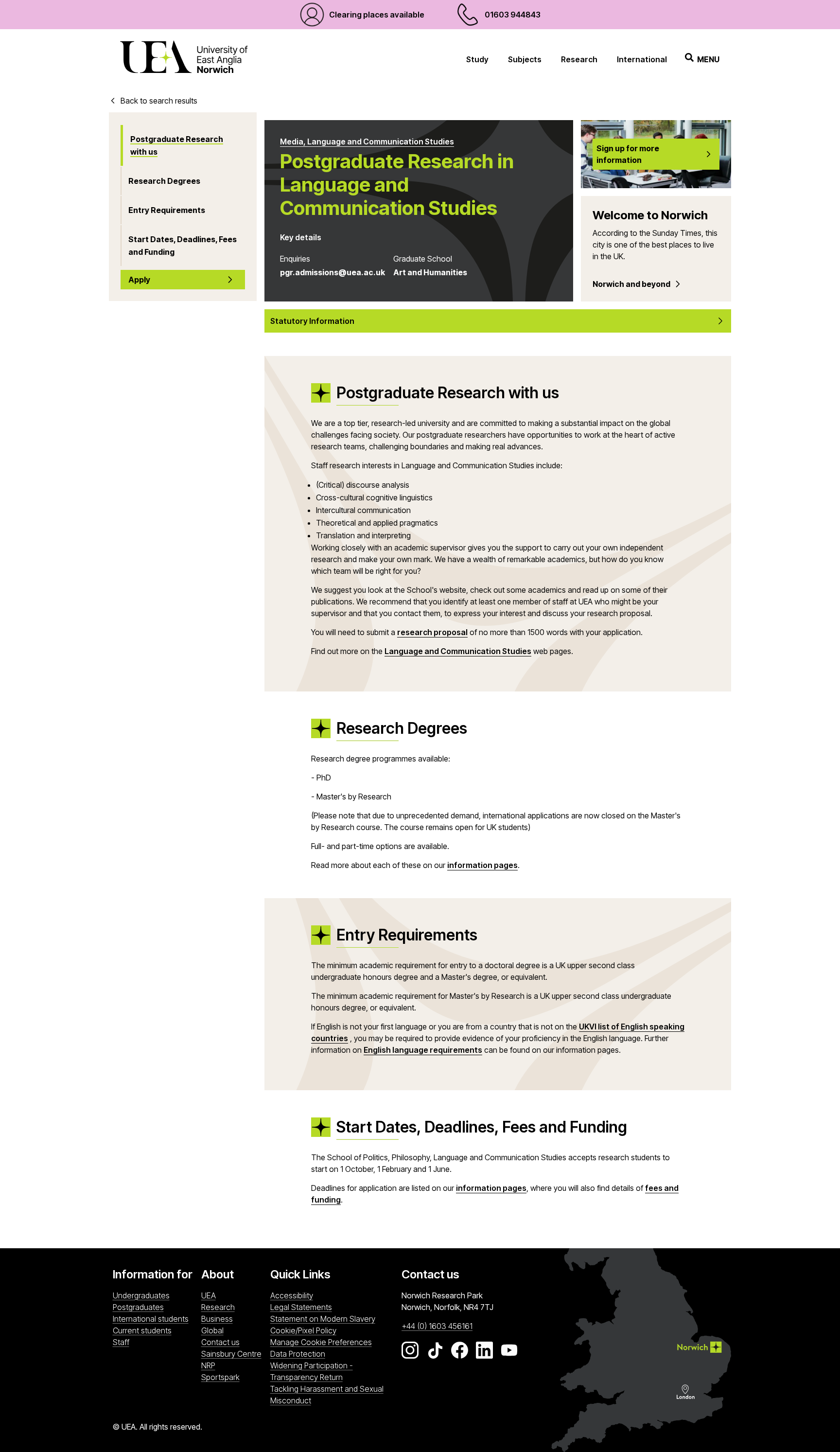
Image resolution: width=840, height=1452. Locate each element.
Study (477, 59)
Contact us (220, 1342)
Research (579, 59)
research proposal (432, 632)
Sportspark (233, 1377)
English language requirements (423, 1050)
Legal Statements (301, 1307)
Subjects (525, 59)
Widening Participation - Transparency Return (311, 1371)
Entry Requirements (166, 210)
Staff (121, 1342)
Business (217, 1319)
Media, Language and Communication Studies (367, 141)
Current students (142, 1330)
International (642, 59)
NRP (233, 1365)
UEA (208, 1295)
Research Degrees (164, 181)
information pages (482, 865)
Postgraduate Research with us (176, 145)
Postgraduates (138, 1307)
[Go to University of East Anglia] (183, 59)
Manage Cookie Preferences (321, 1342)
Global (212, 1330)
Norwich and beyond (631, 284)
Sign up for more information (627, 154)
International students (151, 1319)
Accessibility (291, 1295)
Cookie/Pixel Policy (303, 1330)
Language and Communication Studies (458, 651)
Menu (708, 59)
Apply (139, 279)
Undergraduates (141, 1295)
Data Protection (297, 1354)
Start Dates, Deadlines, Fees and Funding (182, 245)
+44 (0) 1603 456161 (437, 1326)
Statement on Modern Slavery (322, 1319)
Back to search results (159, 101)
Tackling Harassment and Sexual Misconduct (327, 1394)
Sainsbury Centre (233, 1353)
